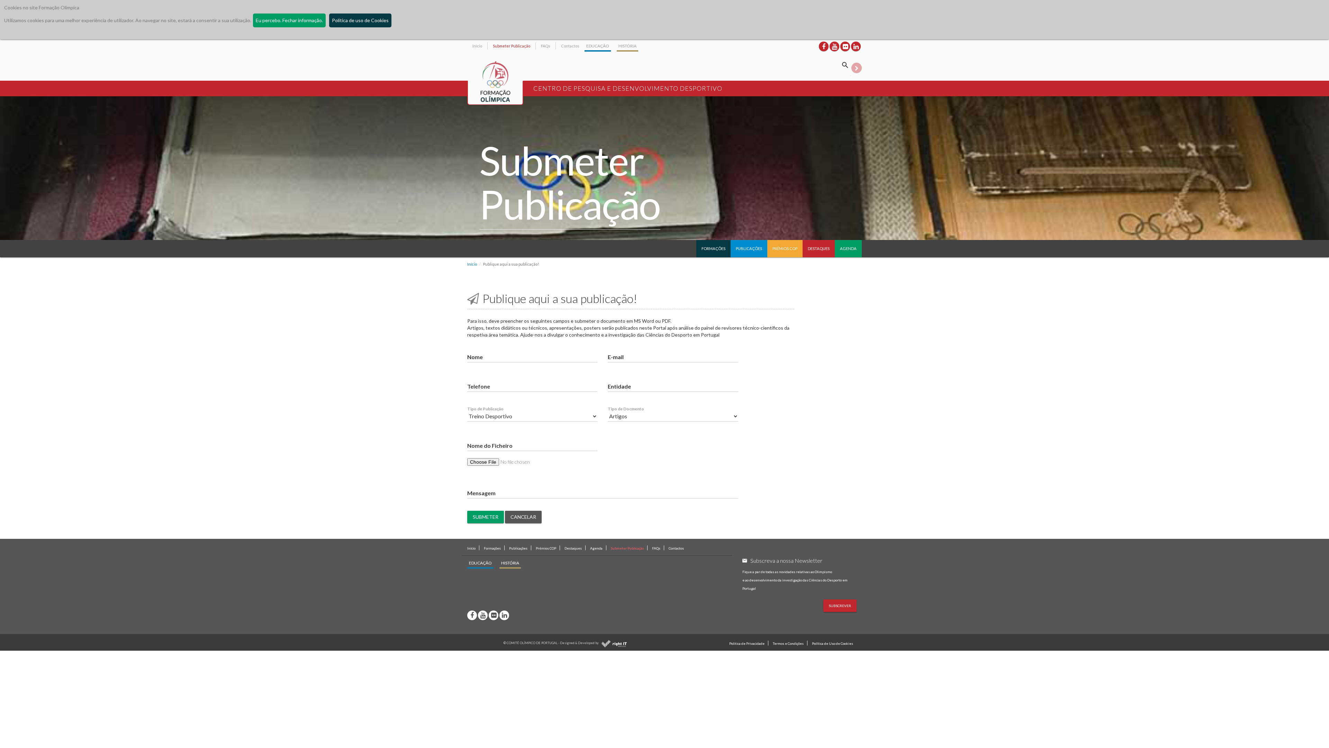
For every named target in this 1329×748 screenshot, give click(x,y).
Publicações (749, 248)
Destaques (819, 248)
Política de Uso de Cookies (832, 643)
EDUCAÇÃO (597, 45)
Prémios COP (784, 248)
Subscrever (840, 606)
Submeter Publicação (511, 46)
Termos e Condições (788, 643)
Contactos (570, 46)
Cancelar (523, 517)
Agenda (848, 248)
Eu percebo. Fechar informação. (289, 20)
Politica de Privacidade (747, 643)
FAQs (545, 46)
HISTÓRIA (627, 45)
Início (477, 46)
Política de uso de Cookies (360, 20)
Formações (713, 248)
